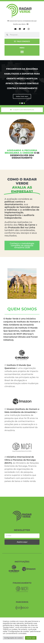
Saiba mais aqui (22, 96)
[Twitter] (24, 29)
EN (27, 24)
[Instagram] (29, 29)
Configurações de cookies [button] (13, 638)
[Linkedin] (20, 29)
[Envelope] (15, 29)
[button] (22, 52)
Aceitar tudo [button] (30, 638)
